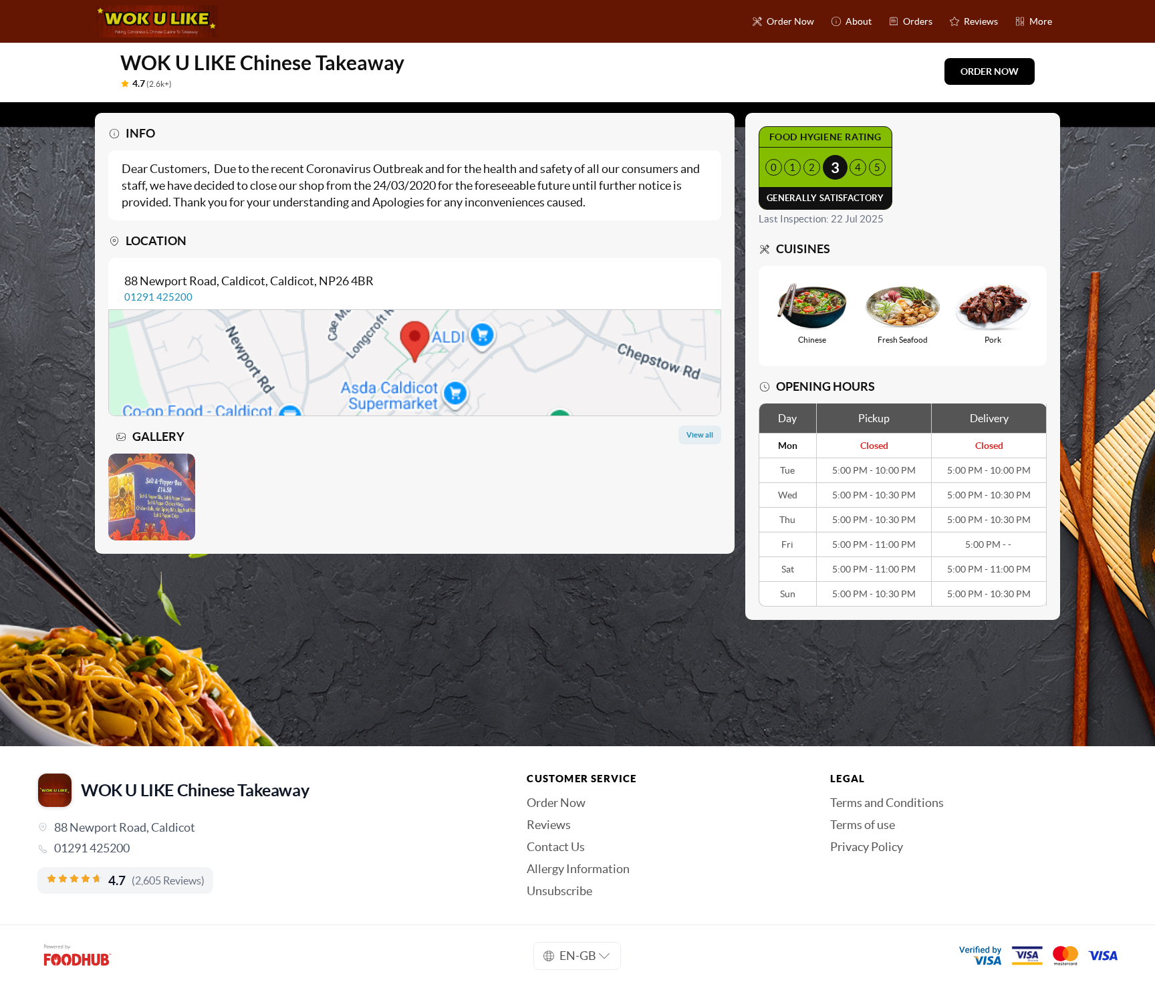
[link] (263, 848)
